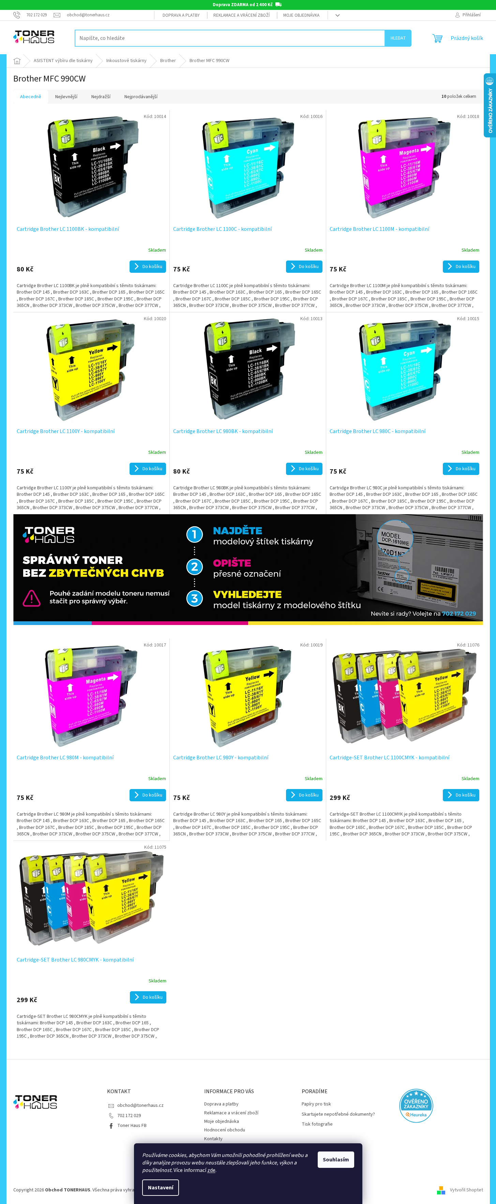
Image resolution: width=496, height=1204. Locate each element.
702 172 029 (129, 1115)
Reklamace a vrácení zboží (241, 15)
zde (211, 1170)
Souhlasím (336, 1159)
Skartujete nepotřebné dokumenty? (338, 1114)
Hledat (398, 38)
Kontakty (213, 1138)
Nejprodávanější (140, 96)
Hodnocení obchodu (224, 1130)
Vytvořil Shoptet (466, 1190)
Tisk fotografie (317, 1124)
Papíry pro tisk (316, 1104)
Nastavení (160, 1187)
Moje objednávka (301, 15)
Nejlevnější (66, 96)
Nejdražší (100, 96)
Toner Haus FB (132, 1125)
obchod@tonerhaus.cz (140, 1105)
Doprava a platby (181, 15)
